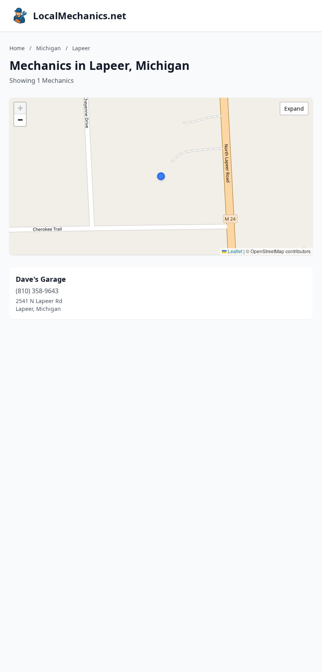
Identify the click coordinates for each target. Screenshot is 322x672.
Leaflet (234, 251)
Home (17, 48)
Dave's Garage (41, 279)
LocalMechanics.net (79, 15)
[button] (161, 176)
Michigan (48, 48)
